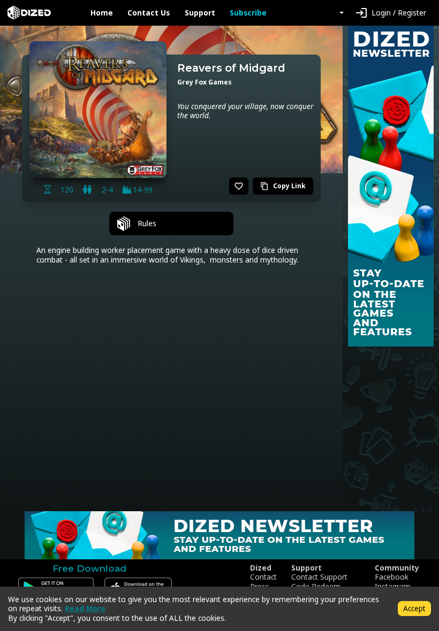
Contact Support (319, 577)
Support (200, 13)
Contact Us (148, 13)
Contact (263, 577)
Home (101, 13)
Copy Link (283, 185)
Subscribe (248, 13)
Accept (414, 608)
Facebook (391, 577)
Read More (85, 608)
